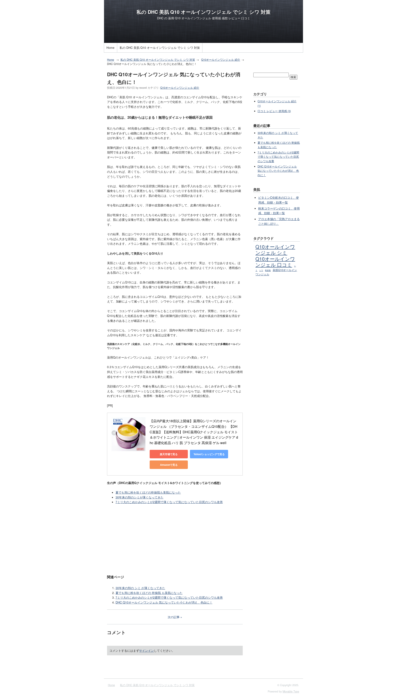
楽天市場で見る (169, 454)
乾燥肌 (268, 270)
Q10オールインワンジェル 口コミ (275, 261)
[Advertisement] (175, 539)
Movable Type (291, 691)
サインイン (146, 650)
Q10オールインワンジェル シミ (275, 249)
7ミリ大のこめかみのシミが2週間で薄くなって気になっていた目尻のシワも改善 (169, 502)
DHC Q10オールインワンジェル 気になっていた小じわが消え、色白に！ (164, 602)
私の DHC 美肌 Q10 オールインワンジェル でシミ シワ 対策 (203, 11)
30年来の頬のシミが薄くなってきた (139, 497)
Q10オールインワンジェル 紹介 (220, 60)
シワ (261, 270)
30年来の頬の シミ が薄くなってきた (140, 588)
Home (110, 47)
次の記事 (174, 617)
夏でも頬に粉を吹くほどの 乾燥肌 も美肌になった (149, 593)
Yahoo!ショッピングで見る (209, 454)
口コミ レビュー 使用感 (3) (274, 111)
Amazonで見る (169, 465)
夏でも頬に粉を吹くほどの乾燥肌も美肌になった (148, 492)
